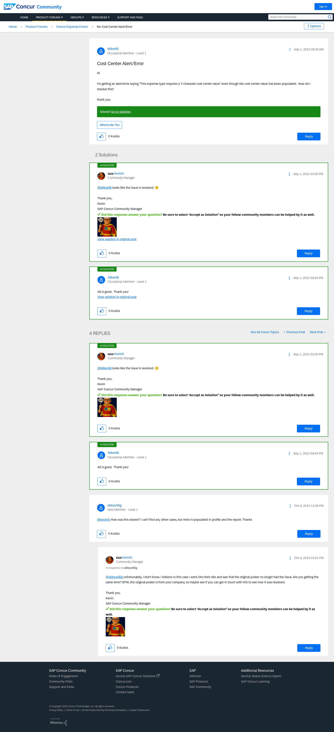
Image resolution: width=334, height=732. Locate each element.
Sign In (323, 6)
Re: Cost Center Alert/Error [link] (114, 26)
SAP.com (195, 676)
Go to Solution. (121, 111)
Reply (309, 136)
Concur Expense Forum (72, 26)
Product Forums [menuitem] (48, 17)
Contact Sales (125, 692)
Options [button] (315, 26)
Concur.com (124, 681)
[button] (290, 49)
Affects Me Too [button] (109, 125)
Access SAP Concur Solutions (136, 676)
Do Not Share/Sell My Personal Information (104, 710)
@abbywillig (114, 577)
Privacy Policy (56, 710)
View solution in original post (116, 239)
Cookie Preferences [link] (139, 710)
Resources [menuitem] (99, 17)
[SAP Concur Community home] (19, 6)
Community (49, 6)
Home (13, 26)
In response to (121, 567)
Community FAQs (60, 681)
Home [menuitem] (24, 17)
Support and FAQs (61, 687)
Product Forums (36, 26)
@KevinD (103, 519)
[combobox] (300, 17)
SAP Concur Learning (255, 681)
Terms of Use (72, 710)
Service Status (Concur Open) (261, 676)
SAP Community (200, 687)
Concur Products (127, 687)
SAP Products (198, 681)
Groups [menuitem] (76, 17)
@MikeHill (104, 187)
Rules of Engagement (63, 676)
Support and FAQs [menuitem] (130, 17)
